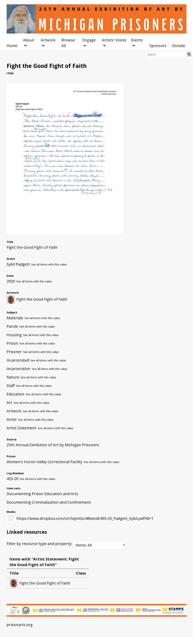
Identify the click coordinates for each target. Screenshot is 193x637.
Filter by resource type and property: (40, 543)
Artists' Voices (114, 40)
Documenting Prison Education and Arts (42, 493)
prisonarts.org (20, 624)
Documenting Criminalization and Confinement (49, 502)
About (28, 40)
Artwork (48, 40)
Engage (89, 40)
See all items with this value (49, 264)
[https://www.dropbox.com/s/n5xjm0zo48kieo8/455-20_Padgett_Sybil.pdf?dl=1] (65, 232)
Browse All (68, 42)
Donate (178, 45)
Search (189, 54)
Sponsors (157, 45)
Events (137, 40)
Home (12, 45)
